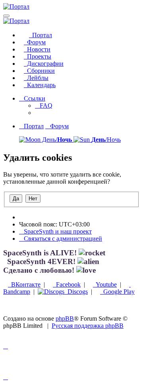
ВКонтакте (24, 284)
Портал (40, 35)
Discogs (76, 291)
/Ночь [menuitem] (106, 139)
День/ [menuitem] (56, 139)
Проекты (37, 56)
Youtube (105, 284)
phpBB (65, 318)
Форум (35, 42)
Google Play (117, 291)
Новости (37, 49)
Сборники (39, 70)
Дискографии (44, 63)
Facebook (67, 284)
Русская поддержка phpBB (88, 325)
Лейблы (36, 77)
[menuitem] (43, 105)
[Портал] (16, 6)
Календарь (40, 85)
